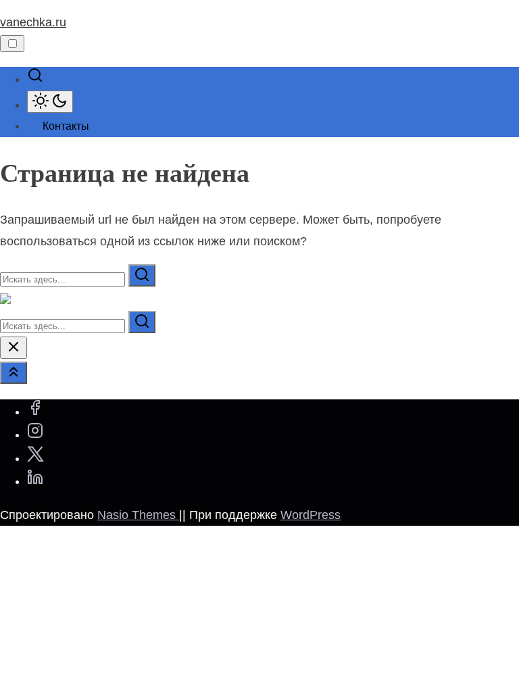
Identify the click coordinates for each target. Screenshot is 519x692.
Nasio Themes (138, 515)
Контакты (66, 126)
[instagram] (35, 434)
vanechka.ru (33, 22)
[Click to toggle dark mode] (50, 102)
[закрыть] (13, 348)
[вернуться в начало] (13, 373)
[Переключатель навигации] (12, 43)
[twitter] (35, 458)
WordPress (310, 515)
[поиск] (35, 79)
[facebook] (35, 411)
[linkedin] (35, 481)
